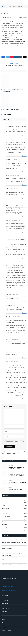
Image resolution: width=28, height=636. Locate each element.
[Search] (26, 2)
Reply (23, 135)
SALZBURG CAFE (7, 114)
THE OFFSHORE (9, 65)
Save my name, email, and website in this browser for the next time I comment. (14, 440)
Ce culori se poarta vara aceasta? (9, 551)
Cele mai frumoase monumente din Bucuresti (12, 540)
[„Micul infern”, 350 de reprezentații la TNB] (4, 482)
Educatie (3, 521)
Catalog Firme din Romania (8, 590)
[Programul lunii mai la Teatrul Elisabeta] (4, 489)
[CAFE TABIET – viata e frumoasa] (14, 100)
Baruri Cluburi (5, 502)
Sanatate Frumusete (6, 530)
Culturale (5, 460)
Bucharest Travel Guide (7, 586)
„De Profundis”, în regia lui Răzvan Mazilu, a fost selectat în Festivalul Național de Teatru (16, 475)
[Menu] (2, 2)
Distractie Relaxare (6, 516)
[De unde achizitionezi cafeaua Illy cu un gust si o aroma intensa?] (14, 81)
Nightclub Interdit (19, 65)
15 (26, 13)
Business (3, 505)
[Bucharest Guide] (14, 2)
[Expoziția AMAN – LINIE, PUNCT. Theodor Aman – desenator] (4, 466)
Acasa (10, 6)
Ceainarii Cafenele (16, 6)
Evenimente (4, 524)
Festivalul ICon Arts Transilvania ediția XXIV (11, 564)
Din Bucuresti (4, 513)
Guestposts (4, 527)
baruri (4, 17)
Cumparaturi (4, 511)
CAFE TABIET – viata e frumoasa (11, 109)
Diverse (12, 460)
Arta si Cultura (5, 500)
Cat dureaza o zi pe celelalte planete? (10, 562)
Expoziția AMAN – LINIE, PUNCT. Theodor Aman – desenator (16, 467)
